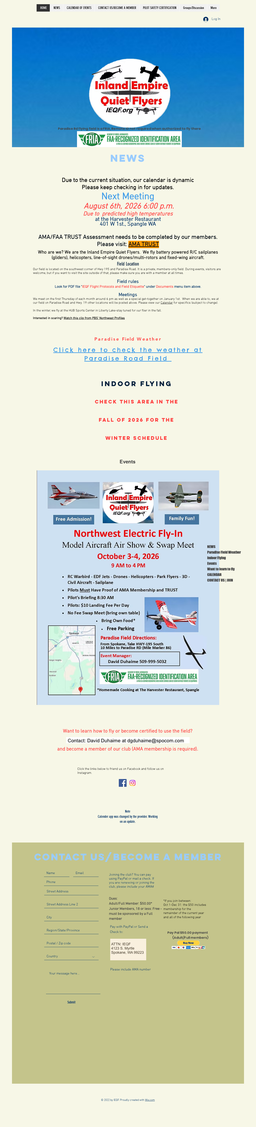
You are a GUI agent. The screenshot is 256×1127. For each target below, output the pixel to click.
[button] (188, 945)
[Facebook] (123, 783)
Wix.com (150, 1100)
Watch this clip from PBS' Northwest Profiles (94, 318)
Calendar (167, 303)
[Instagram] (132, 783)
